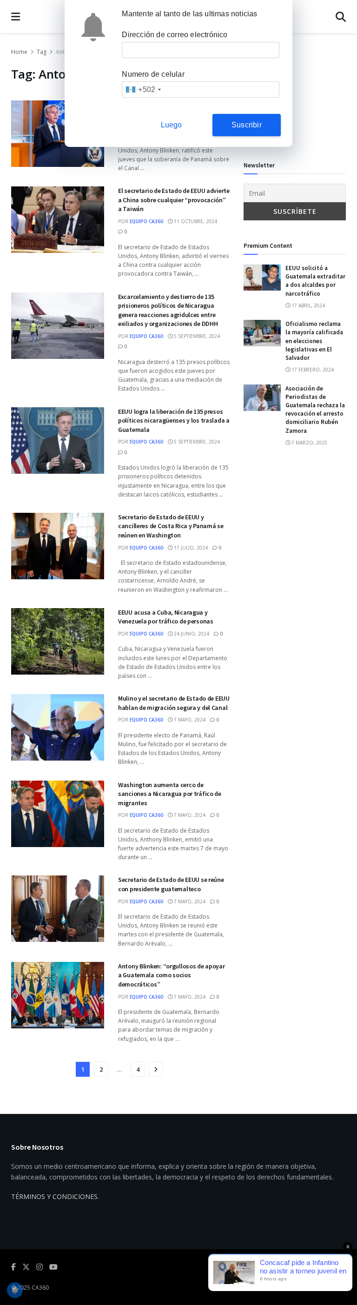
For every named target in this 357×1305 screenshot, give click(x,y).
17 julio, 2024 (190, 547)
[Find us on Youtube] (53, 1267)
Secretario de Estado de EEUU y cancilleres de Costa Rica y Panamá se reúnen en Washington (171, 526)
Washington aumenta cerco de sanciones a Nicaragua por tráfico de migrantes (169, 794)
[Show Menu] (15, 16)
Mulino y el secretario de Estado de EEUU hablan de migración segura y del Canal (174, 703)
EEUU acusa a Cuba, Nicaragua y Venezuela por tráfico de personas (165, 617)
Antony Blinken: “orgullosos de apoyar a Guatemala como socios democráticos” (171, 975)
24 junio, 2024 (190, 633)
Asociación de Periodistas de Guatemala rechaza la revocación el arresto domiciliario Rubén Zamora (315, 409)
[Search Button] (341, 16)
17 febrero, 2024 (312, 369)
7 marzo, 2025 (308, 442)
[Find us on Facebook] (13, 1267)
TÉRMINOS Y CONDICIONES (54, 1196)
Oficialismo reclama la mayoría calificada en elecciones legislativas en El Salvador (314, 341)
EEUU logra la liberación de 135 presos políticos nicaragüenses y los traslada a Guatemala (174, 420)
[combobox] (143, 89)
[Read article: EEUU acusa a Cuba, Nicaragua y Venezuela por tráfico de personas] (57, 641)
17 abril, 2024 (307, 305)
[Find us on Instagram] (39, 1267)
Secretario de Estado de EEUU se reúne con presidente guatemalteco (171, 884)
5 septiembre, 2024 (196, 336)
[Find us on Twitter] (26, 1267)
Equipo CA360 (146, 221)
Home (19, 52)
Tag (41, 52)
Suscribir (246, 125)
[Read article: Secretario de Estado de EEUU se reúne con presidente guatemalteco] (57, 908)
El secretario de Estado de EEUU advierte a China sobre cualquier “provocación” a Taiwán (174, 199)
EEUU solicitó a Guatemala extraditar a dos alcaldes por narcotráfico (315, 281)
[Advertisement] (295, 93)
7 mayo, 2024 (188, 719)
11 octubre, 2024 (194, 221)
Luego (171, 125)
